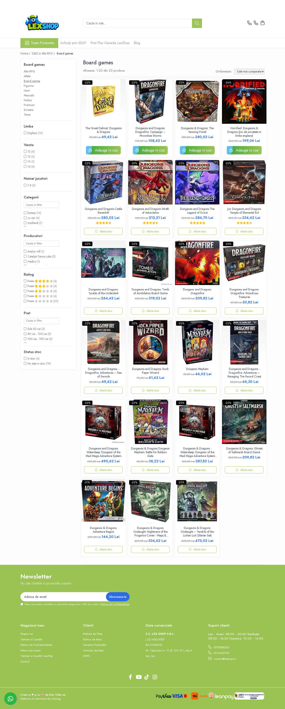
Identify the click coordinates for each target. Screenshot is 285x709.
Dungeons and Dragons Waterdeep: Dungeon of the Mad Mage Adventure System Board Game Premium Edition (103, 452)
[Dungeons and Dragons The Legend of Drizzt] (197, 182)
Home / (25, 53)
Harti (27, 90)
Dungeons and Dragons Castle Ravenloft (103, 210)
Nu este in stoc (36, 363)
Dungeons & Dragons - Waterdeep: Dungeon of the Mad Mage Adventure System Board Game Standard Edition (197, 452)
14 (29, 166)
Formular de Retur (93, 650)
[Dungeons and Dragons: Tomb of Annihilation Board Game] (150, 263)
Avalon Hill (34, 251)
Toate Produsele (42, 43)
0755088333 (221, 647)
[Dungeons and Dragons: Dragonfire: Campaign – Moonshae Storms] (150, 101)
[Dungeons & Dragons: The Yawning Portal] (197, 101)
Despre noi (26, 634)
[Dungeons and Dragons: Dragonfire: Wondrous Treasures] (244, 263)
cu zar (31, 218)
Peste (31, 281)
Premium (29, 105)
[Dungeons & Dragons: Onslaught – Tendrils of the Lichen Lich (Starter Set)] (197, 501)
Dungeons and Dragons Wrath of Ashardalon (150, 210)
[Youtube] (138, 677)
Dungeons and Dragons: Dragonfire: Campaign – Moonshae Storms (150, 132)
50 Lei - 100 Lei (37, 334)
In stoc (31, 358)
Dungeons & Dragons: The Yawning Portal (197, 130)
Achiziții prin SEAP (73, 42)
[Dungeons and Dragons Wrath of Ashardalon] (150, 182)
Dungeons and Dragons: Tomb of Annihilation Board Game (150, 291)
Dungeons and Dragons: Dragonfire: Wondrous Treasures (244, 293)
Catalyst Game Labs (39, 256)
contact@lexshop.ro (224, 659)
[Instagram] (154, 677)
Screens (28, 110)
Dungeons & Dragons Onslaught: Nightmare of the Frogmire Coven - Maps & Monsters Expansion (150, 531)
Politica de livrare (30, 650)
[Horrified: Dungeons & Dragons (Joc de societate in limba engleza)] (244, 101)
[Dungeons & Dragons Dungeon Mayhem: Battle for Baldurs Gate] (150, 422)
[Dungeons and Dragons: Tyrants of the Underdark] (103, 263)
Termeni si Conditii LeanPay (36, 656)
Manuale (29, 95)
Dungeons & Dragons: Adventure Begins (103, 530)
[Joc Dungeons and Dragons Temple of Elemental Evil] (244, 182)
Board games (32, 81)
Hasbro (32, 261)
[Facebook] (130, 677)
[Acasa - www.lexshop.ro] (48, 23)
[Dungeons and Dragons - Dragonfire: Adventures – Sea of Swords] (103, 342)
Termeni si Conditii (31, 639)
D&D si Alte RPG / (44, 53)
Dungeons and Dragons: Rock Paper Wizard (150, 371)
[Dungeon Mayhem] (197, 342)
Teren (27, 114)
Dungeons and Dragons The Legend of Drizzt (197, 210)
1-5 (29, 185)
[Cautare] (197, 23)
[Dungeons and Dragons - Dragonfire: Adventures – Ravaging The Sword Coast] (244, 342)
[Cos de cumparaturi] (262, 23)
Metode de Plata (92, 634)
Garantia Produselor (94, 645)
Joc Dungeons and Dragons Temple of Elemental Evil (244, 210)
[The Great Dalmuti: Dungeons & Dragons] (103, 101)
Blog (137, 42)
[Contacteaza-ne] (249, 23)
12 (29, 151)
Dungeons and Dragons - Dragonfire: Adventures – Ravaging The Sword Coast (244, 372)
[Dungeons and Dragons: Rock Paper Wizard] (150, 342)
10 (29, 161)
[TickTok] (146, 677)
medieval (33, 223)
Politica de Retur (92, 639)
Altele (27, 76)
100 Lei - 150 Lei (38, 339)
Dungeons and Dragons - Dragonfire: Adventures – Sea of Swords (103, 372)
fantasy (32, 213)
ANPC (86, 656)
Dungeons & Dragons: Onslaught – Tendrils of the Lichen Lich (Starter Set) (197, 531)
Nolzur (28, 100)
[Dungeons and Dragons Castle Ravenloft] (103, 182)
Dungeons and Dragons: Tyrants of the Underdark (103, 291)
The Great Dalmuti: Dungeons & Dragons (103, 130)
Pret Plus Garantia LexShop (110, 42)
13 (29, 156)
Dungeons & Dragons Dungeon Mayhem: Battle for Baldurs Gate (150, 452)
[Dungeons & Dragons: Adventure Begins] (103, 501)
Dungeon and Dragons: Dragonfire (197, 291)
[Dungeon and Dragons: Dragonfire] (197, 263)
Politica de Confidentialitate (115, 604)
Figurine (29, 86)
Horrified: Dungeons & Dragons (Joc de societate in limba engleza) (244, 132)
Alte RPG (29, 71)
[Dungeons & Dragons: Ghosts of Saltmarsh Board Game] (244, 422)
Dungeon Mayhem (197, 369)
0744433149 (221, 653)
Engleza (32, 133)
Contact (24, 662)
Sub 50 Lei (34, 329)
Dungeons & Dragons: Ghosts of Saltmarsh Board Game (244, 450)
